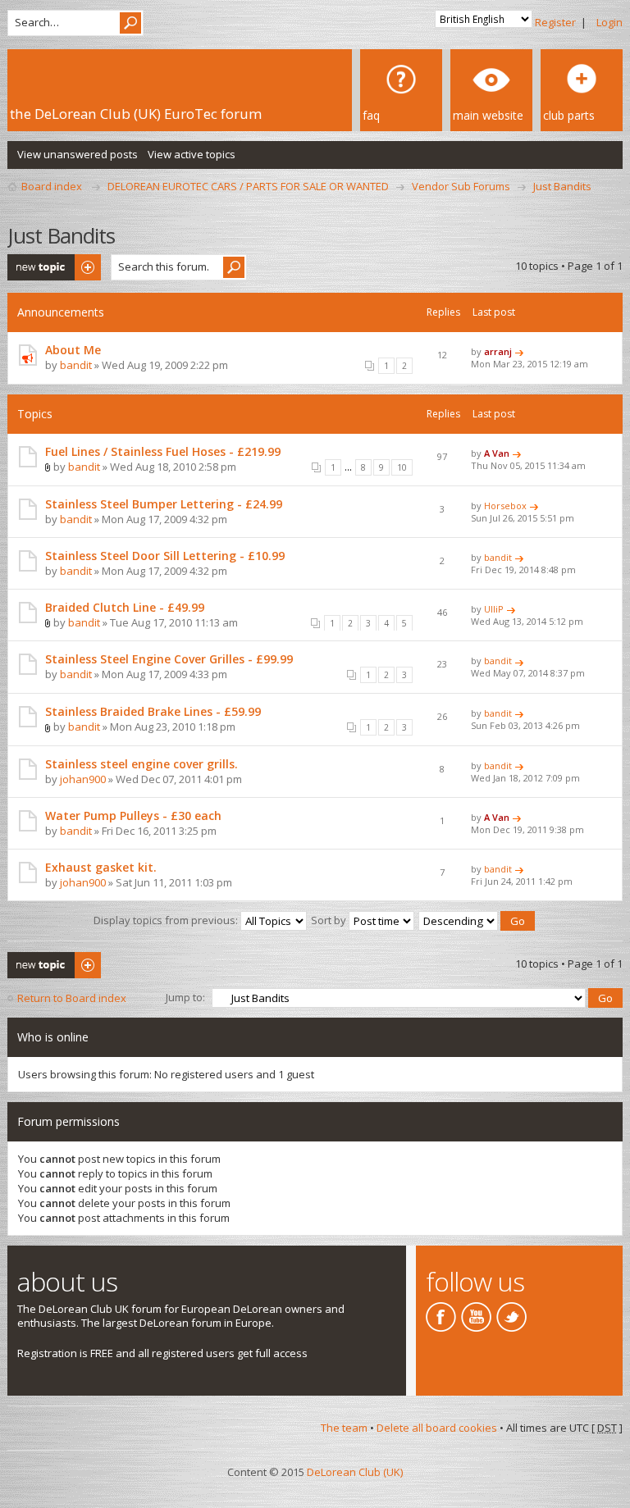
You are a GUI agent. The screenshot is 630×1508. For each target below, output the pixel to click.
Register (555, 22)
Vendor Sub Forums (461, 186)
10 (402, 467)
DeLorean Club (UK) (355, 1472)
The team (344, 1427)
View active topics (191, 154)
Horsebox (505, 505)
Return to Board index (71, 998)
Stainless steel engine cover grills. (141, 764)
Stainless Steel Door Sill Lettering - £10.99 (165, 555)
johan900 (83, 779)
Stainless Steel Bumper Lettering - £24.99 (163, 504)
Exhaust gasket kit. (101, 867)
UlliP (494, 609)
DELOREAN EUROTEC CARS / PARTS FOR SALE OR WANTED (248, 186)
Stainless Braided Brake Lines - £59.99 (153, 711)
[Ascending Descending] (477, 920)
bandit (76, 365)
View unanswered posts (77, 154)
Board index (51, 186)
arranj (498, 351)
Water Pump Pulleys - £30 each (133, 815)
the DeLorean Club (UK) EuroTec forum (136, 113)
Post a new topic (48, 261)
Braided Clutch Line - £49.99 (124, 607)
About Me (73, 350)
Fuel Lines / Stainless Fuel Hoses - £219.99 (163, 451)
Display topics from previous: (167, 920)
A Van (496, 453)
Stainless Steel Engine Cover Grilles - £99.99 (169, 659)
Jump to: (185, 997)
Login (609, 22)
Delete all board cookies (437, 1427)
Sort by (330, 920)
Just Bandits (562, 186)
